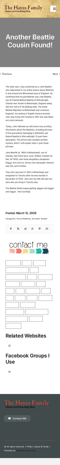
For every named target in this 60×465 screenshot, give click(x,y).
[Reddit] (25, 229)
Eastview (39, 263)
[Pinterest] (39, 229)
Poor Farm (45, 298)
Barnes (20, 298)
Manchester (13, 263)
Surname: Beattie (39, 219)
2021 (10, 291)
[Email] (46, 229)
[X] (18, 229)
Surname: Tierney (16, 277)
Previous (7, 74)
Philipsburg (45, 277)
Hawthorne (33, 291)
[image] (29, 237)
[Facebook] (10, 229)
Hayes (27, 263)
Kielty (45, 291)
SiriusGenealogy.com (26, 450)
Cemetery (12, 305)
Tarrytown (35, 319)
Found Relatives (24, 219)
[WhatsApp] (32, 229)
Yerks (31, 277)
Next (55, 74)
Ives (9, 298)
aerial (41, 284)
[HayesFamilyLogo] (23, 6)
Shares (32, 298)
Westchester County (36, 312)
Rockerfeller (27, 305)
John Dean (28, 284)
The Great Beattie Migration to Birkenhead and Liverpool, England (27, 110)
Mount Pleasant (15, 312)
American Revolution (17, 270)
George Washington (17, 319)
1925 (20, 291)
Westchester (13, 326)
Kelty (34, 270)
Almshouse (13, 284)
